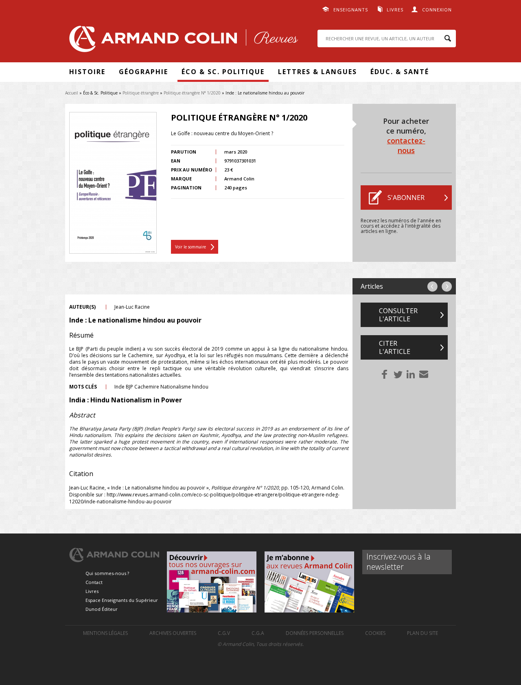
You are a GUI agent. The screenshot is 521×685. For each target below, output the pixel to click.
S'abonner (406, 197)
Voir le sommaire (190, 247)
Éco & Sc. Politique (223, 71)
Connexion (437, 10)
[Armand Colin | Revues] (181, 41)
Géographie (143, 71)
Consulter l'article (398, 314)
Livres (395, 10)
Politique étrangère (141, 93)
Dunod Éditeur (101, 609)
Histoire (87, 71)
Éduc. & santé (399, 71)
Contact (94, 582)
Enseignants (350, 10)
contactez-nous (406, 145)
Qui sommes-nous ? (107, 573)
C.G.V (224, 633)
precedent (432, 286)
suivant (447, 286)
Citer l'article (394, 347)
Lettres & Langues (317, 71)
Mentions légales (105, 633)
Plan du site (422, 633)
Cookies (375, 633)
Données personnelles (315, 633)
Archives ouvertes (172, 633)
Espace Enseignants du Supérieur (121, 600)
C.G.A (258, 633)
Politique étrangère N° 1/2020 (192, 93)
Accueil (71, 93)
